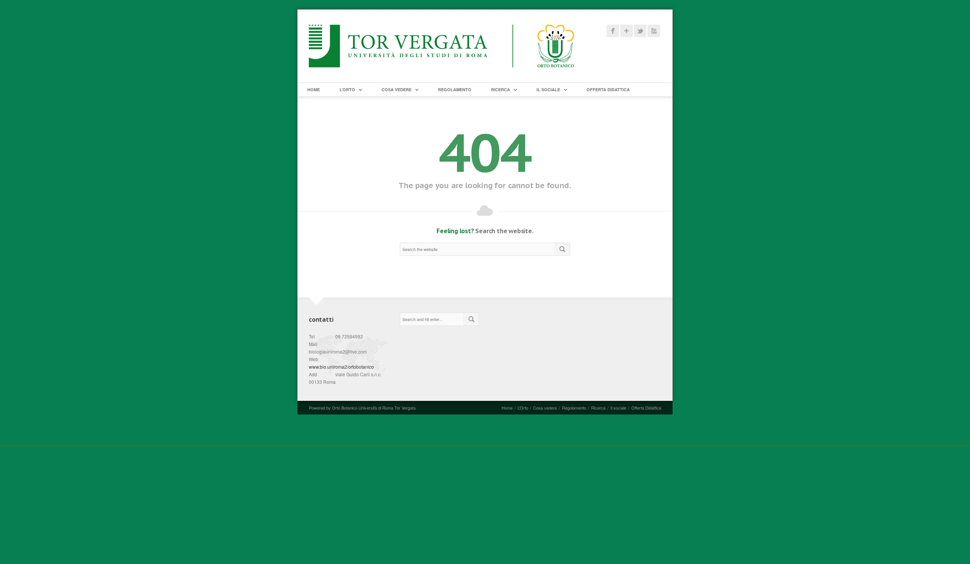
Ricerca (500, 89)
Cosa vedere (396, 89)
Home (313, 89)
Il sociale (548, 89)
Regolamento (454, 89)
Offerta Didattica (608, 89)
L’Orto (347, 89)
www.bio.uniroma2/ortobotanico (341, 366)
